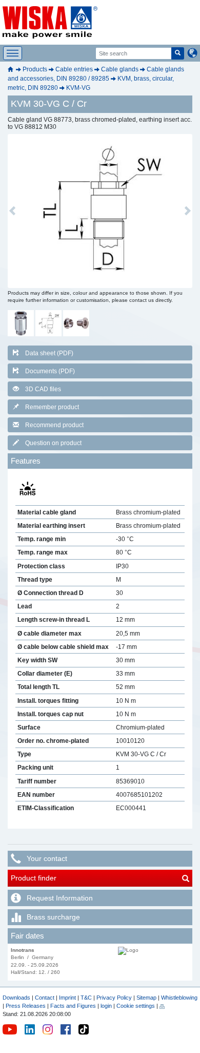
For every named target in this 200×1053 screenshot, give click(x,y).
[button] (12, 211)
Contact (44, 997)
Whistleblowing (179, 997)
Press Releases (26, 1006)
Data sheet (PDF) (49, 353)
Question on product (53, 443)
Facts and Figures (73, 1006)
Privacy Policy (114, 997)
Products (35, 69)
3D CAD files (43, 389)
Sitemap (146, 997)
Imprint (67, 997)
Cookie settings (135, 1006)
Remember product (52, 407)
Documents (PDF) (50, 371)
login (106, 1006)
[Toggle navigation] (12, 53)
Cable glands (119, 69)
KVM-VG (78, 87)
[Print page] (162, 1006)
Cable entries (74, 69)
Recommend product (54, 425)
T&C (86, 997)
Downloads (16, 997)
